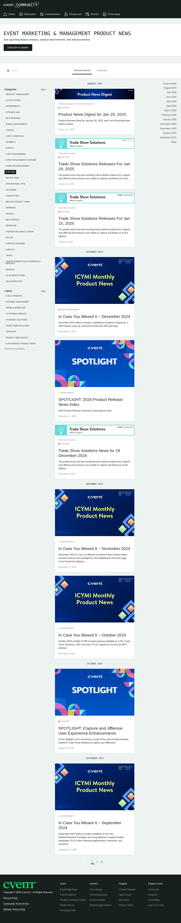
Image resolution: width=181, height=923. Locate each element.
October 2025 (169, 133)
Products (152, 894)
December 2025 (168, 124)
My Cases (124, 900)
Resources (75, 14)
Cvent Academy (68, 894)
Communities (52, 14)
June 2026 (171, 97)
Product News (67, 905)
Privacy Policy (10, 898)
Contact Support (127, 889)
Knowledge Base (68, 889)
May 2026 (171, 101)
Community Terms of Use (16, 904)
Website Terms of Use (14, 909)
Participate (114, 14)
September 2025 (168, 137)
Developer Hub (67, 910)
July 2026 (171, 92)
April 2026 (171, 106)
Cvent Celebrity (97, 900)
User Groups (96, 889)
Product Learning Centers (73, 900)
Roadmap (102, 70)
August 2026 (170, 88)
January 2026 (169, 119)
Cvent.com (153, 889)
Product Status (126, 905)
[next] (102, 861)
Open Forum (125, 894)
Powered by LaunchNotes (14, 349)
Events (95, 14)
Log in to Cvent (155, 905)
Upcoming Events (98, 894)
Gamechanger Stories (100, 905)
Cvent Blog (153, 900)
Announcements (82, 70)
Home (11, 14)
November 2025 (168, 128)
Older (173, 142)
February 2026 (169, 115)
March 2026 (170, 110)
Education (30, 14)
